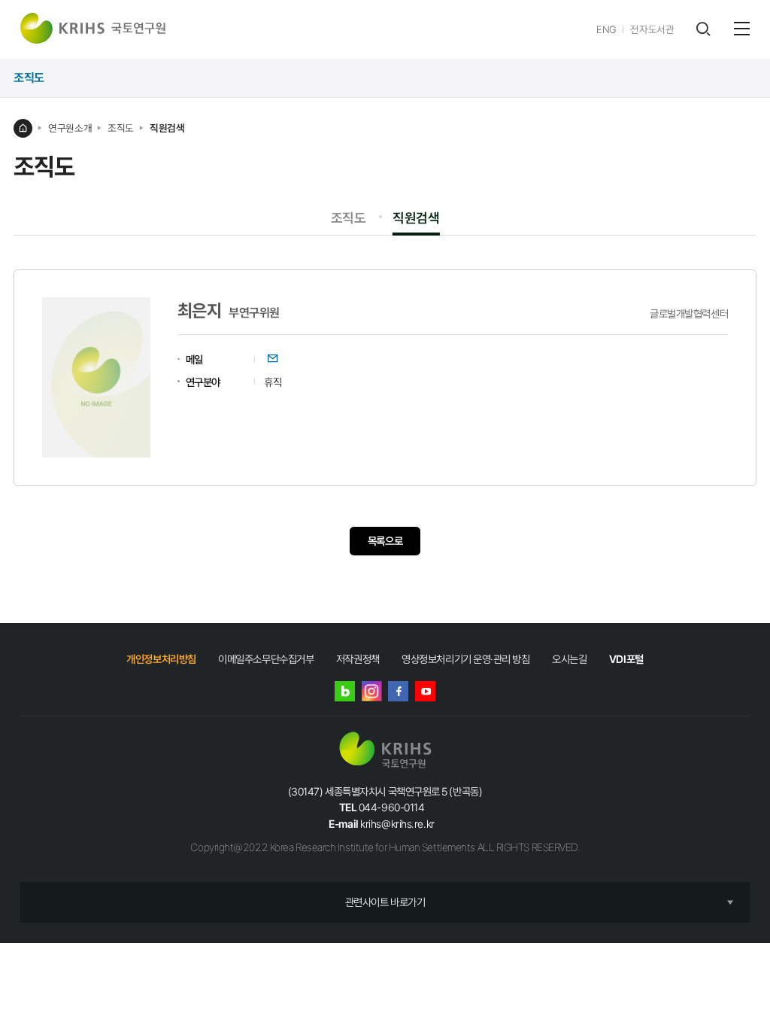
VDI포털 (626, 658)
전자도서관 (652, 29)
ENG (606, 29)
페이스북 (398, 691)
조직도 (121, 128)
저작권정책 (358, 658)
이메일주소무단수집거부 (266, 658)
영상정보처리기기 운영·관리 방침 (465, 658)
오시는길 (569, 658)
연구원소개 (70, 128)
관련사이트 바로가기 (385, 902)
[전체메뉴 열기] (742, 28)
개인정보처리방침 (161, 658)
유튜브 (425, 691)
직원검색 (167, 128)
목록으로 (385, 540)
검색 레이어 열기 (703, 29)
